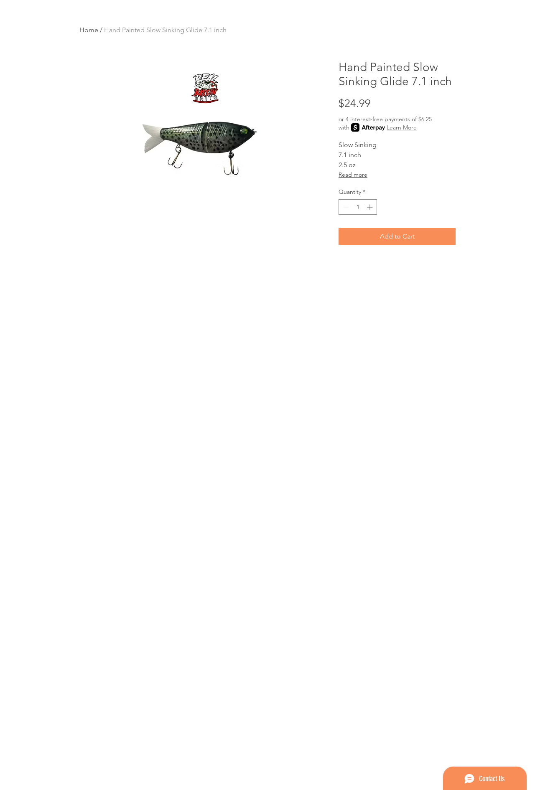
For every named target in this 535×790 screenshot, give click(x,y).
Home (88, 30)
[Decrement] (345, 207)
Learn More (402, 127)
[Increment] (370, 207)
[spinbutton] (357, 207)
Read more (353, 174)
